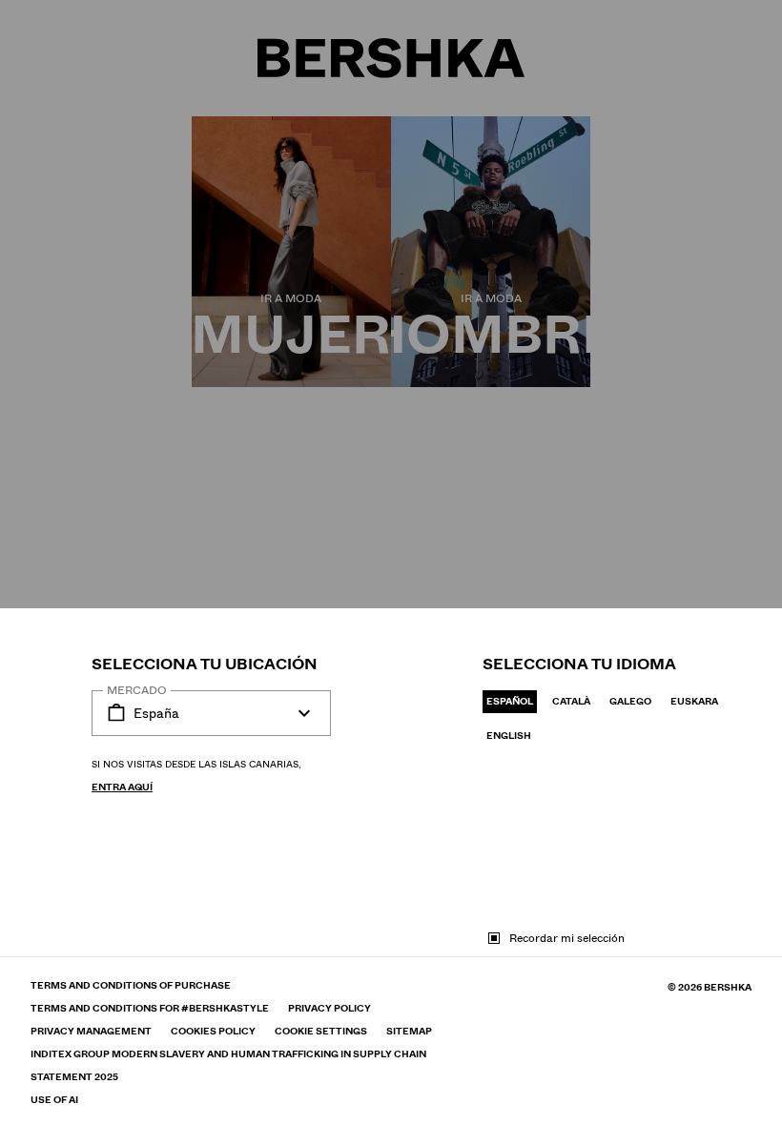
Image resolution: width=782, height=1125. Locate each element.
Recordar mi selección (567, 938)
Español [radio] (509, 701)
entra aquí (122, 787)
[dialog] (391, 562)
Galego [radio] (630, 701)
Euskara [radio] (694, 701)
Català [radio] (571, 701)
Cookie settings (321, 1031)
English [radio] (508, 735)
